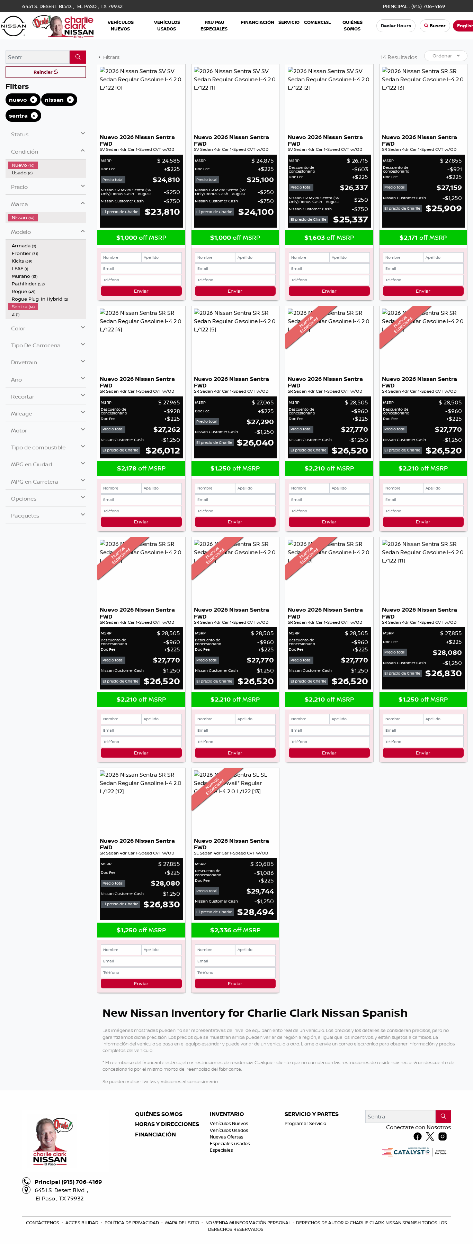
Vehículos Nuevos (229, 1123)
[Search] (78, 57)
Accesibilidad (82, 1222)
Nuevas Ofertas (226, 1137)
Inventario (227, 1114)
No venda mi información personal (248, 1222)
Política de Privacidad (132, 1222)
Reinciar (44, 72)
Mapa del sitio (182, 1222)
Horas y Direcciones (167, 1124)
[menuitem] (47, 165)
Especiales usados (230, 1143)
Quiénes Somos (158, 1114)
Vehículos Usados (229, 1130)
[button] (120, 26)
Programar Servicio (305, 1123)
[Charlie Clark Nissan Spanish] (47, 25)
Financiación (155, 1135)
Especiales (221, 1150)
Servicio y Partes (312, 1114)
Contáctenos (43, 1222)
